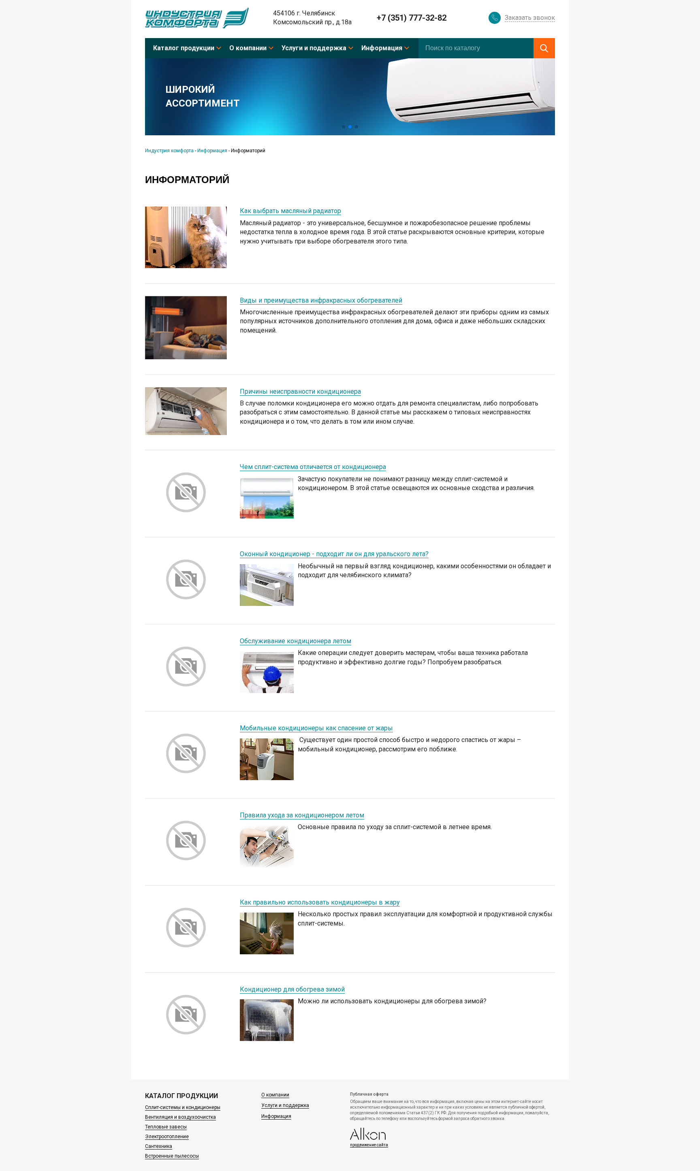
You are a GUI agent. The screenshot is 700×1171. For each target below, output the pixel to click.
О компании (248, 48)
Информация (381, 48)
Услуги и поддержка (314, 48)
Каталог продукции (183, 48)
